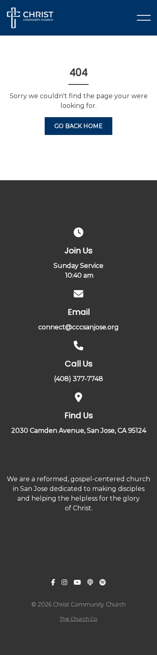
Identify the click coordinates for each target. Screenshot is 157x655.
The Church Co (78, 619)
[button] (144, 18)
